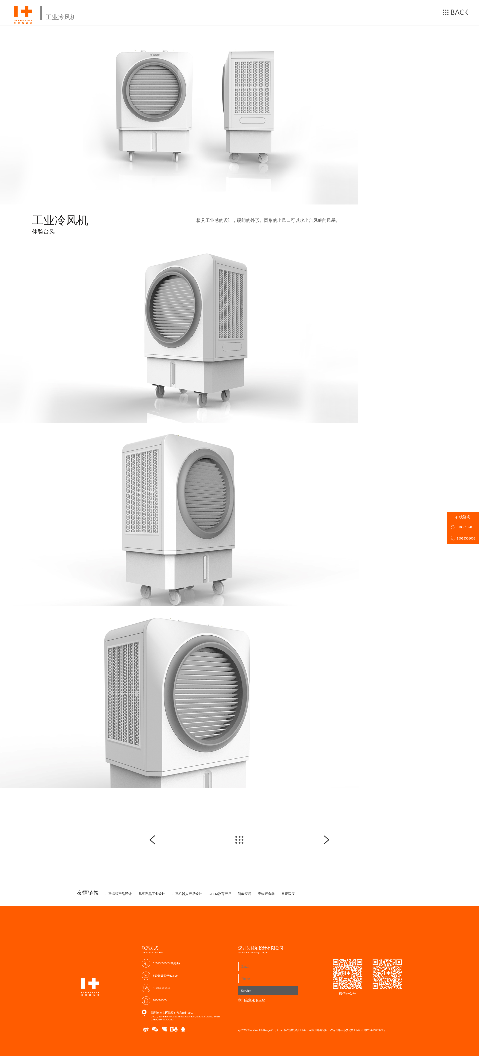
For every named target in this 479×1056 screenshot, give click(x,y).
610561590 (160, 1000)
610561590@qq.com (166, 975)
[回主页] (239, 840)
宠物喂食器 (266, 894)
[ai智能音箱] (152, 840)
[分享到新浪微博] (146, 1029)
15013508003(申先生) (166, 963)
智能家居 (244, 894)
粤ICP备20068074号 (375, 1030)
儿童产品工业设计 (151, 894)
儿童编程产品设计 (118, 894)
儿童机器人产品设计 (187, 894)
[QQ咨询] (183, 1029)
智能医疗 (288, 894)
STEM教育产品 (219, 894)
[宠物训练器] (326, 840)
